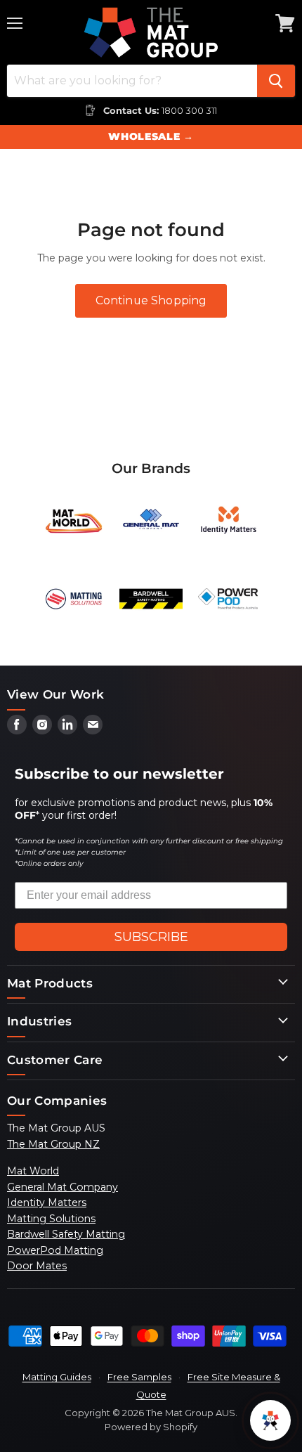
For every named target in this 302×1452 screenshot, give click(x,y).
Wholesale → (150, 136)
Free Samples (139, 1376)
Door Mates (37, 1265)
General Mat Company (62, 1187)
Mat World (33, 1171)
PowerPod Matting (55, 1250)
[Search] (276, 81)
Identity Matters (46, 1202)
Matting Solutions (51, 1218)
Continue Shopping (151, 300)
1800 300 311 (189, 110)
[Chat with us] (270, 1420)
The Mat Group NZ (53, 1144)
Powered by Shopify (151, 1426)
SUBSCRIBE (151, 937)
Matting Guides (56, 1376)
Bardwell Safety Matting (66, 1234)
